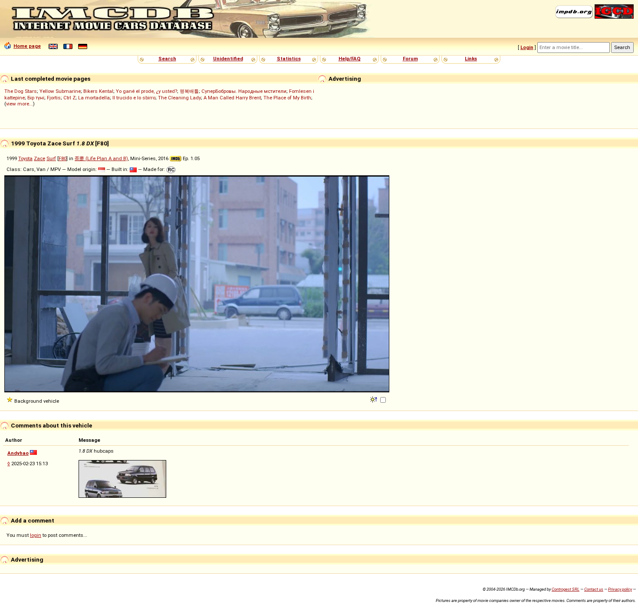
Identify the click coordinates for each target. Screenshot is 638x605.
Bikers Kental (98, 91)
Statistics (289, 59)
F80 (62, 158)
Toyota (25, 158)
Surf (51, 158)
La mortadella (94, 98)
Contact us (593, 589)
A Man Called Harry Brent (232, 98)
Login (526, 47)
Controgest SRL (565, 589)
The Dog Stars (20, 91)
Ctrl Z (69, 98)
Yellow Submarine (60, 91)
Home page (27, 46)
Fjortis (54, 98)
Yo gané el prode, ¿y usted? (146, 91)
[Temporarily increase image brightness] (374, 399)
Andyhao (18, 453)
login (35, 535)
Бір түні (35, 98)
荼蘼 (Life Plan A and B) (101, 158)
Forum (410, 59)
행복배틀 (189, 91)
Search (167, 59)
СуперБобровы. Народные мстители (243, 91)
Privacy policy (620, 589)
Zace (39, 158)
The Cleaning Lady (179, 98)
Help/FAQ (350, 59)
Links (471, 59)
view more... (19, 104)
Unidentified (228, 59)
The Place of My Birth (287, 98)
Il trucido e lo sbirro (133, 98)
